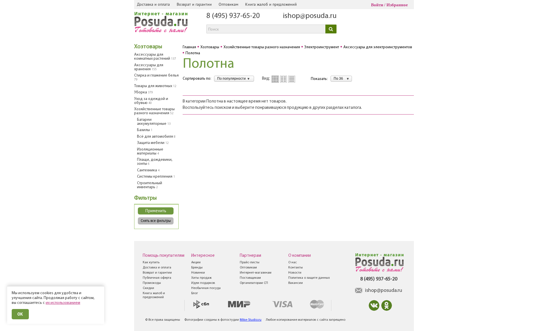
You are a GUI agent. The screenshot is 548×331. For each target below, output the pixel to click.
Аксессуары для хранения (148, 67)
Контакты (295, 267)
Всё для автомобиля (156, 137)
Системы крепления (156, 176)
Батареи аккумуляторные (154, 122)
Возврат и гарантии (194, 4)
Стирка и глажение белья (156, 77)
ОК (20, 314)
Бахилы (144, 130)
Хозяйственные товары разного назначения (154, 111)
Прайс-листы (249, 262)
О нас (292, 262)
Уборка (143, 92)
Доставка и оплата (153, 4)
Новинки (198, 272)
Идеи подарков (203, 283)
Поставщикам (250, 278)
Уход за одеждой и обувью (151, 101)
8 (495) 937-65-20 (233, 16)
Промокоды (152, 283)
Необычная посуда (206, 288)
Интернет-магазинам (255, 272)
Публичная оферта (157, 278)
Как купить (151, 262)
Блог (194, 293)
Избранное (397, 5)
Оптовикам (228, 4)
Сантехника (148, 170)
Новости (294, 272)
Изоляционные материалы (150, 151)
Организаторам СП (254, 283)
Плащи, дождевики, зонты (154, 162)
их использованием (63, 303)
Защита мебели (153, 143)
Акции (196, 262)
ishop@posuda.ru (310, 16)
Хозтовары (148, 47)
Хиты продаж (201, 278)
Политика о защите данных (309, 278)
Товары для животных (155, 86)
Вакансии (295, 283)
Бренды (197, 267)
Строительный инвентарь (149, 185)
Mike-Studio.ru (250, 320)
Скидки (148, 288)
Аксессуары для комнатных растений (155, 57)
